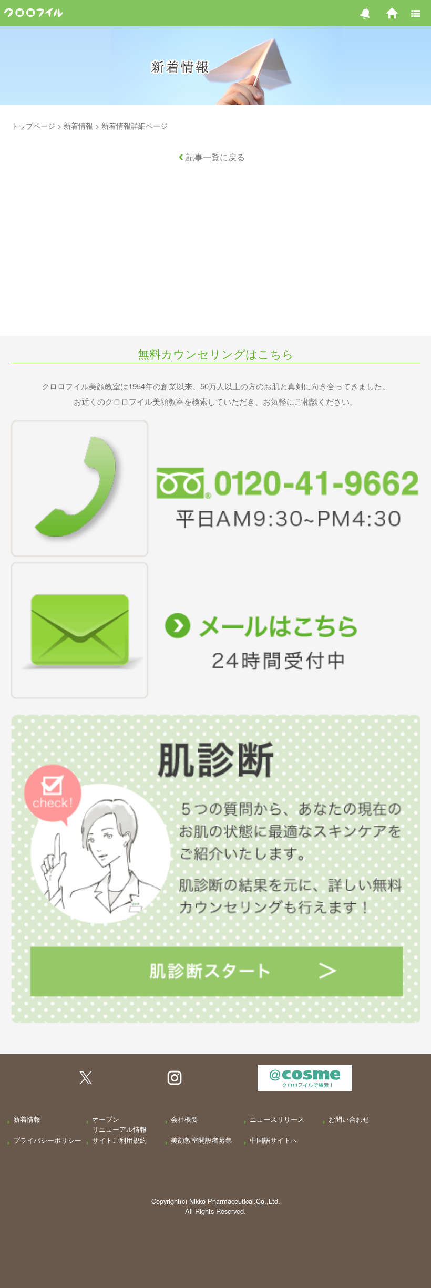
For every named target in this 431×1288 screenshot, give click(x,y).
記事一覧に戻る (215, 157)
